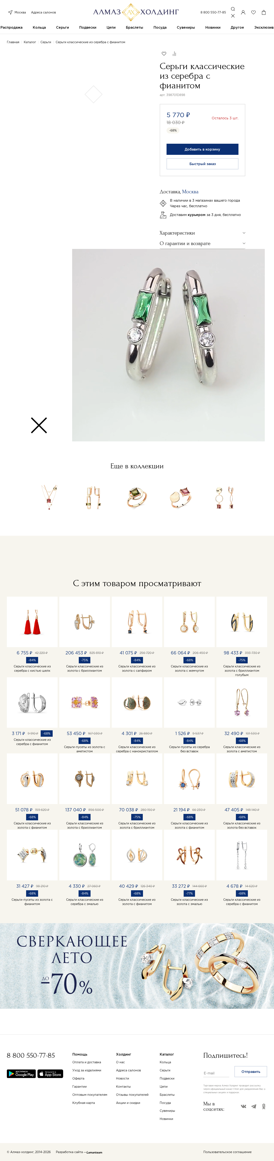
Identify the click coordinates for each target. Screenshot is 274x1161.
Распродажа (11, 27)
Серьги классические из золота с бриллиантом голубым (241, 671)
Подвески (87, 27)
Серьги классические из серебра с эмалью (84, 902)
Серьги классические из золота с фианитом (32, 825)
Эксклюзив (264, 27)
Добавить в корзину (202, 149)
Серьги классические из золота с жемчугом (189, 668)
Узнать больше (183, 1111)
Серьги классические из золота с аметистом (241, 749)
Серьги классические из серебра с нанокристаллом (137, 749)
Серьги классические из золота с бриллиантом (84, 668)
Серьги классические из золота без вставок (241, 825)
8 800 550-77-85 (213, 12)
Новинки (212, 27)
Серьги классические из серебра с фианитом (32, 742)
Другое (237, 27)
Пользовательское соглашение (227, 1152)
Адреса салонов (43, 12)
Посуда (160, 27)
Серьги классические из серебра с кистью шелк (32, 668)
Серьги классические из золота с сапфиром (136, 668)
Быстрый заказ (202, 164)
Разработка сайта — (71, 1152)
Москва (20, 12)
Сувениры (186, 27)
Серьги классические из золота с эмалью (189, 902)
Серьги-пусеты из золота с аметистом (84, 749)
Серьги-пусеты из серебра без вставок (189, 749)
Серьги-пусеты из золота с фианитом (32, 902)
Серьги (62, 27)
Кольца (39, 27)
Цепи (111, 27)
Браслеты (134, 27)
